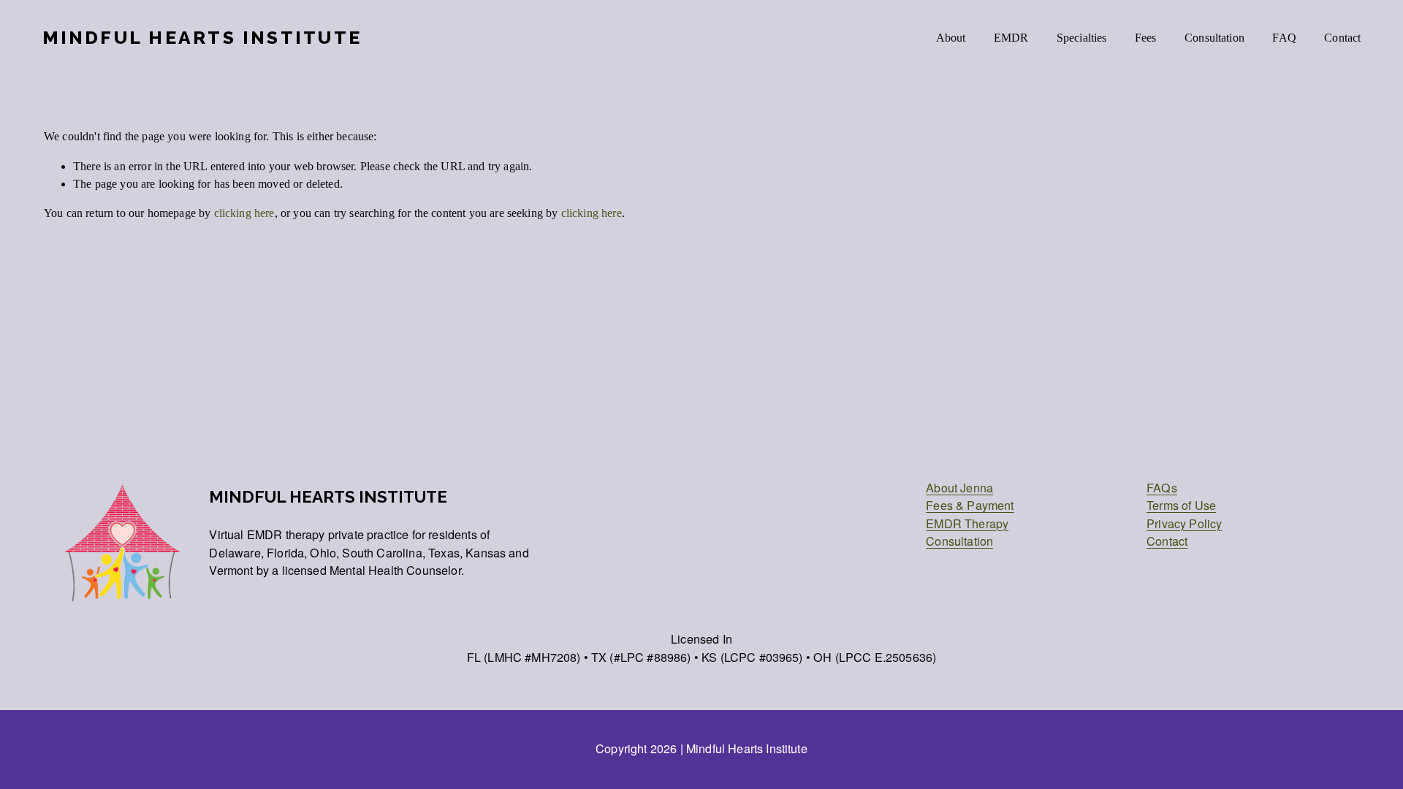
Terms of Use (1181, 505)
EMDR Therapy (967, 523)
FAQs (1162, 487)
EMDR (1011, 37)
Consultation (1214, 37)
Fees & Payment (970, 505)
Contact (1342, 37)
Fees (1146, 37)
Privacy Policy (1184, 523)
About (951, 37)
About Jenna (959, 487)
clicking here (244, 213)
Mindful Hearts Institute (202, 37)
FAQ (1284, 37)
